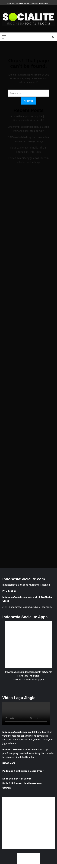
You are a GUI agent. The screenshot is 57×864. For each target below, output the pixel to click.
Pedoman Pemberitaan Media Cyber (22, 770)
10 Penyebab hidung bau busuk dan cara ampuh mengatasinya (28, 139)
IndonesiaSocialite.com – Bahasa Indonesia (27, 3)
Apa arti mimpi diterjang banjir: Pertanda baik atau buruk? (28, 118)
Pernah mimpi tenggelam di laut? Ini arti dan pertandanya (28, 160)
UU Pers (7, 787)
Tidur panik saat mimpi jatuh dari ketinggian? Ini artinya (28, 149)
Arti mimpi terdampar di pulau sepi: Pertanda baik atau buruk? (28, 129)
